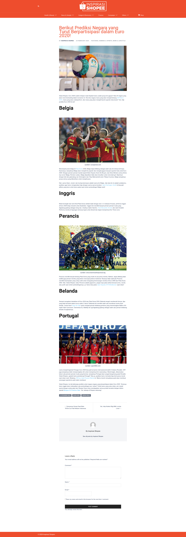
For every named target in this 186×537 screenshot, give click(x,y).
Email (67, 490)
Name (67, 482)
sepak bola (86, 395)
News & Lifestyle (66, 15)
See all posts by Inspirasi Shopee (93, 436)
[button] (38, 6)
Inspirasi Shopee (67, 40)
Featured (94, 40)
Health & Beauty (49, 15)
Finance (100, 15)
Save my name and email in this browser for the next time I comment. (87, 499)
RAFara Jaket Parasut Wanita (85, 378)
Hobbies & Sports (105, 40)
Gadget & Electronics (84, 15)
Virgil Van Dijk (76, 305)
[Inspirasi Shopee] (93, 6)
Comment (68, 465)
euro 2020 (76, 395)
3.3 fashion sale (65, 395)
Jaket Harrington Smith (109, 185)
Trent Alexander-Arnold (105, 208)
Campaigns (111, 15)
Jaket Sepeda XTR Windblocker (107, 285)
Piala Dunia (79, 169)
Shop (142, 15)
